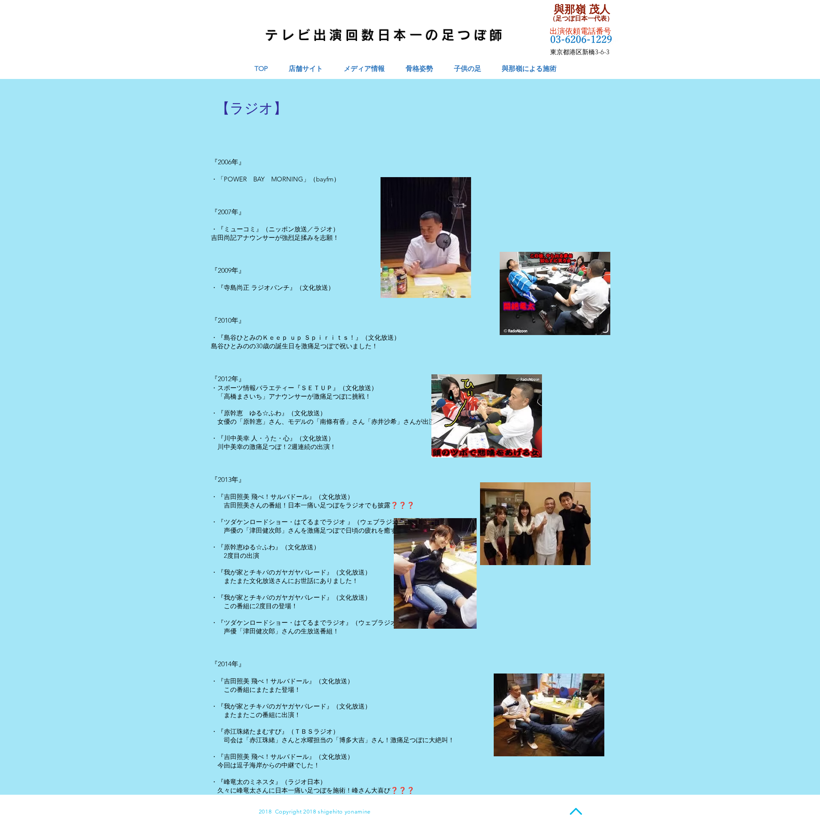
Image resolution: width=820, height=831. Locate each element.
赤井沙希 (384, 421)
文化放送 (307, 413)
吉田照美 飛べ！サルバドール (266, 497)
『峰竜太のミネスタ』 (249, 782)
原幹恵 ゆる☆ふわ (252, 413)
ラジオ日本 (304, 782)
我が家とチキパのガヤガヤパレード (275, 572)
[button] (364, 68)
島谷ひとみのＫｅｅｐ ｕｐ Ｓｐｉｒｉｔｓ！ (289, 337)
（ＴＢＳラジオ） (313, 731)
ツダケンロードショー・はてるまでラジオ (285, 522)
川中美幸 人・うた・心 (257, 438)
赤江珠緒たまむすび (252, 731)
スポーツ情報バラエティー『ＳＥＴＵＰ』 (278, 388)
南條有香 (333, 421)
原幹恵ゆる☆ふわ (249, 547)
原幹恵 (252, 421)
